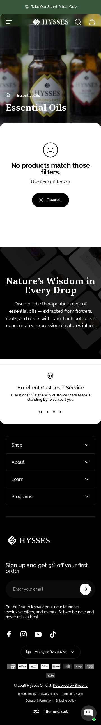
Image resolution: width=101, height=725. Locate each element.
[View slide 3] (53, 411)
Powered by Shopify (70, 685)
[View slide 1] (40, 411)
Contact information (39, 700)
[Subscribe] (85, 589)
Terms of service (72, 693)
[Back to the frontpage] (8, 95)
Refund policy (27, 693)
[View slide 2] (47, 411)
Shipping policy (66, 700)
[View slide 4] (60, 411)
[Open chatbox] (89, 713)
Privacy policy (49, 693)
